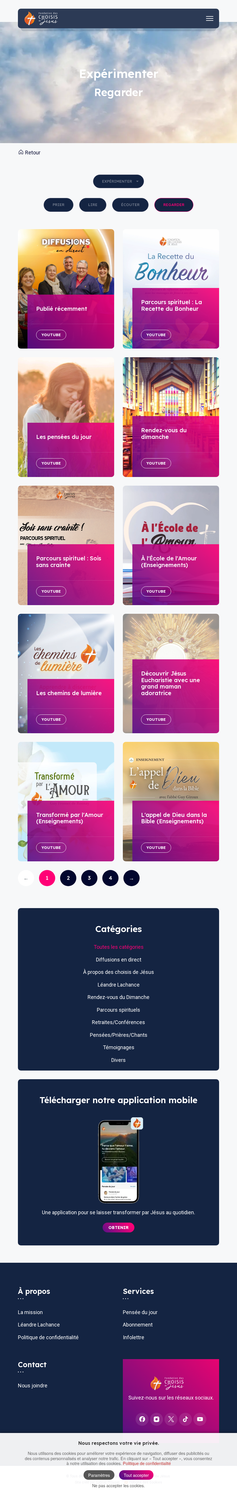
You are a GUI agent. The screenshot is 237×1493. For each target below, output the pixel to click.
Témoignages (118, 1047)
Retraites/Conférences (118, 1022)
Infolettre (133, 1337)
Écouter (130, 204)
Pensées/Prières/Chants (118, 1035)
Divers (118, 1060)
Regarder (173, 204)
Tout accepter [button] (136, 1475)
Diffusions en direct (118, 960)
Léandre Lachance (119, 985)
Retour (32, 152)
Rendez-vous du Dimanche (118, 997)
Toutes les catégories (119, 947)
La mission (30, 1312)
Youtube (51, 334)
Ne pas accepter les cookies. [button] (118, 1485)
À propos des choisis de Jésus (118, 972)
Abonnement (138, 1325)
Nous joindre (32, 1385)
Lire (92, 204)
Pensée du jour (140, 1312)
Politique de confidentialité (48, 1337)
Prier (58, 204)
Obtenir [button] (118, 1227)
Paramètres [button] (99, 1475)
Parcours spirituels (118, 1010)
